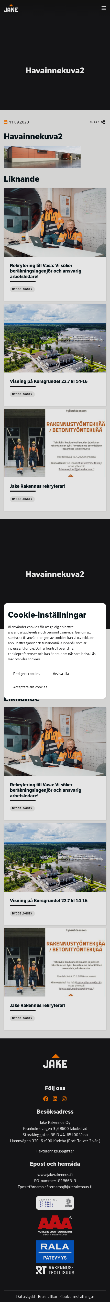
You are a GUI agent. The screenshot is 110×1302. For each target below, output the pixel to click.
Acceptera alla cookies (30, 686)
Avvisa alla (61, 673)
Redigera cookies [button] (26, 673)
